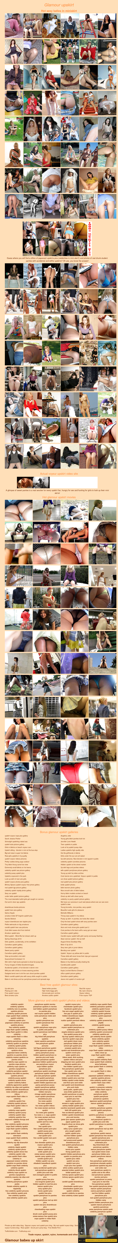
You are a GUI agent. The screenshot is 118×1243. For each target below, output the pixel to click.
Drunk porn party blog (39, 1228)
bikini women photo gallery (70, 887)
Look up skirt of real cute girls (15, 879)
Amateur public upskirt (50, 995)
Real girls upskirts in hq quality (16, 856)
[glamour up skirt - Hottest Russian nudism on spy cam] (88, 404)
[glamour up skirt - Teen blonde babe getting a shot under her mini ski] (33, 404)
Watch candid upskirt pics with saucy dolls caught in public (26, 976)
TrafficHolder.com (11, 1231)
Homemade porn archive (51, 993)
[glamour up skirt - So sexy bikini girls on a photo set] (33, 353)
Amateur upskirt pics (12, 933)
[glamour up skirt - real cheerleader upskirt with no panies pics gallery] (14, 327)
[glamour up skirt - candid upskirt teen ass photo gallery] (107, 154)
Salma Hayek (10, 913)
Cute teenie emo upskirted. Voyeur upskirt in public (79, 876)
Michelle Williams (67, 913)
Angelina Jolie (66, 836)
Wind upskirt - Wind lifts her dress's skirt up (20, 936)
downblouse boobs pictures (15, 907)
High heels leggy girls (50, 991)
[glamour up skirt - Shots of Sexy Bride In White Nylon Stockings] (51, 180)
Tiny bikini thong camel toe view (16, 864)
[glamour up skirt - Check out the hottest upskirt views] (107, 404)
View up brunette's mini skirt (15, 956)
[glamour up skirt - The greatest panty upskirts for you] (88, 378)
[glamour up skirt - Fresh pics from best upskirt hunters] (14, 404)
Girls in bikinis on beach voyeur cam (18, 847)
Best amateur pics (11, 995)
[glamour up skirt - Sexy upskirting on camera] (33, 154)
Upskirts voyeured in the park (15, 876)
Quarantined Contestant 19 (15, 959)
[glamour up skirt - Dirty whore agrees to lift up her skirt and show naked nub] (33, 180)
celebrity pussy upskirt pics (14, 873)
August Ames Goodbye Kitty (71, 942)
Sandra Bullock (10, 918)
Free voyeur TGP (85, 995)
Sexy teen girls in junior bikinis (72, 947)
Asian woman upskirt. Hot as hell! (73, 939)
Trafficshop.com (25, 1231)
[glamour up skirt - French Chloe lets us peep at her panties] (107, 327)
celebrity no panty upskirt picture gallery (75, 899)
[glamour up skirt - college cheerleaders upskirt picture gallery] (51, 51)
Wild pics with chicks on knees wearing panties (22, 970)
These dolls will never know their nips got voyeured (79, 956)
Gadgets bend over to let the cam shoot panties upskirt (25, 973)
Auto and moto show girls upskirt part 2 (75, 927)
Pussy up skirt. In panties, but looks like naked (77, 918)
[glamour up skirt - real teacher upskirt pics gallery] (51, 206)
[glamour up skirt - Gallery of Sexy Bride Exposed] (70, 180)
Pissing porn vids (11, 991)
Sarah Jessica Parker (12, 838)
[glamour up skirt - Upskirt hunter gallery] (14, 25)
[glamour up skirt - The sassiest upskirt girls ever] (88, 206)
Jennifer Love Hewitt (68, 841)
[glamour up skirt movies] (18, 510)
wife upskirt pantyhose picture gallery (74, 870)
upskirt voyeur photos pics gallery (17, 882)
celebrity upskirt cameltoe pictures (73, 861)
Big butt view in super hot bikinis (16, 853)
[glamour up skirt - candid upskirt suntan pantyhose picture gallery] (107, 51)
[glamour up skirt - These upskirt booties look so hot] (14, 301)
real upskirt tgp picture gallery (15, 887)
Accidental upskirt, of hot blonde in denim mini (21, 967)
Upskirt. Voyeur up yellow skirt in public (75, 953)
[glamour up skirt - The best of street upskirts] (88, 456)
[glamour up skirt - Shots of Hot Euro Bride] (107, 103)
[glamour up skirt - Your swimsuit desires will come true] (107, 275)
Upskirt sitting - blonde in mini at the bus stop (21, 850)
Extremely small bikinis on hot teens (18, 867)
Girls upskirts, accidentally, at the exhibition (20, 942)
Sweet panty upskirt (12, 950)
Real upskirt (25, 1228)
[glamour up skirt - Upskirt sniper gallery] (70, 51)
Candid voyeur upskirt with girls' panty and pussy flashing (81, 936)
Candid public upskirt (68, 965)
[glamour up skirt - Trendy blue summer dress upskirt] (14, 129)
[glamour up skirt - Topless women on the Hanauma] (88, 154)
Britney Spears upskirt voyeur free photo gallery (22, 884)
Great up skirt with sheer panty (72, 896)
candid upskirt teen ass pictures (16, 927)
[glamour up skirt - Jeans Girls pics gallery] (107, 301)
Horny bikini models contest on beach (74, 893)
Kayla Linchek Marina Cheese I (72, 970)
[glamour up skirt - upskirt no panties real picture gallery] (14, 275)
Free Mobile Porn (54, 1228)
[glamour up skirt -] (33, 51)
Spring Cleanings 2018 (13, 939)
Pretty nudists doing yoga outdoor (17, 861)
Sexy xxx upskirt (11, 893)
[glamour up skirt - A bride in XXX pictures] (51, 25)
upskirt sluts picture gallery (14, 844)
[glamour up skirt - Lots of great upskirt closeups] (14, 430)
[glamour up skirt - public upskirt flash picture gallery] (70, 353)
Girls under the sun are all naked (73, 856)
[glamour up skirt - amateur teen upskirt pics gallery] (14, 456)
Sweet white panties (49, 988)
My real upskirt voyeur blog (63, 1225)
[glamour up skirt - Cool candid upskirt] (14, 103)
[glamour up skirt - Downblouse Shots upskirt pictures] (107, 456)
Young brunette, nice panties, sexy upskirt (76, 907)
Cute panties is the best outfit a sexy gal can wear (79, 930)
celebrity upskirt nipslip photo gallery (18, 890)
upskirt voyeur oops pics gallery (16, 836)
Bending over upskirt (68, 950)
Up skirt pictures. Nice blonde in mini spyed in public (80, 859)
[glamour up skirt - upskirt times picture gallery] (88, 77)
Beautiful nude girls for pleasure (72, 910)
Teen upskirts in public (69, 844)
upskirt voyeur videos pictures (16, 859)
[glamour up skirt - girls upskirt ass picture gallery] (14, 206)
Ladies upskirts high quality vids (72, 850)
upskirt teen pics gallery (13, 910)
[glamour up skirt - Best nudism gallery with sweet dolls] (88, 25)
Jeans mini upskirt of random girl (72, 979)
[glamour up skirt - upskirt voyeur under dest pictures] (70, 206)
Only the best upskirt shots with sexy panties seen (79, 921)
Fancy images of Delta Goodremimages (19, 965)
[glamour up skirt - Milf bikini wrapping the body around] (70, 103)
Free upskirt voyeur (12, 993)
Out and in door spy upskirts (15, 902)
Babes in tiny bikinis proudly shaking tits (75, 962)
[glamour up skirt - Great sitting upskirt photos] (88, 353)
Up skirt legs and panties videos (72, 867)
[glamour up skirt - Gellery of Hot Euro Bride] (70, 430)
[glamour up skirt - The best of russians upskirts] (33, 25)
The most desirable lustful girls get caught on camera (24, 899)
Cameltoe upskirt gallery (69, 924)
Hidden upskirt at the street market (73, 864)
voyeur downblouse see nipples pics (18, 921)
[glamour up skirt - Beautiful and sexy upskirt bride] (51, 327)
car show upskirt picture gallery (72, 879)
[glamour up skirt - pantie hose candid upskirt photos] (70, 378)
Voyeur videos (84, 993)
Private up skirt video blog (14, 1225)
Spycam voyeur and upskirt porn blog (38, 1225)
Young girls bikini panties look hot (73, 838)
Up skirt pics (9, 988)
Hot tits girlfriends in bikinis (70, 853)
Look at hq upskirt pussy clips (71, 847)
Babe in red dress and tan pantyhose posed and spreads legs (27, 979)
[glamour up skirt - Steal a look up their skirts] (51, 353)
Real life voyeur (85, 988)
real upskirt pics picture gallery (72, 882)
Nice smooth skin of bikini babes (72, 890)
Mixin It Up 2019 (67, 944)
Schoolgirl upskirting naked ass (16, 841)
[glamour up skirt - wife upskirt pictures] (33, 77)
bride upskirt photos (68, 884)
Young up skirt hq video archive (72, 873)
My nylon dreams (85, 991)
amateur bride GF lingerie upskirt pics (18, 916)
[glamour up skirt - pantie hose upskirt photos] (70, 456)
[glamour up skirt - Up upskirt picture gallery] (107, 25)
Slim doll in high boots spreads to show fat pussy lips (24, 962)
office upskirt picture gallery (71, 973)
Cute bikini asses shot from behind (17, 930)
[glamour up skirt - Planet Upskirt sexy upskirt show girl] (88, 103)
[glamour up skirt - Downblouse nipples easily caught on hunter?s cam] (51, 154)
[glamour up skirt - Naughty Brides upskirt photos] (33, 103)
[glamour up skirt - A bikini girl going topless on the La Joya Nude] (33, 301)
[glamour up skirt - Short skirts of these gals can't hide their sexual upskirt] (107, 353)
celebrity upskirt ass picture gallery (17, 870)
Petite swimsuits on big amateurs (17, 924)
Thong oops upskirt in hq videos (72, 916)
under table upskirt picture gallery (17, 896)
